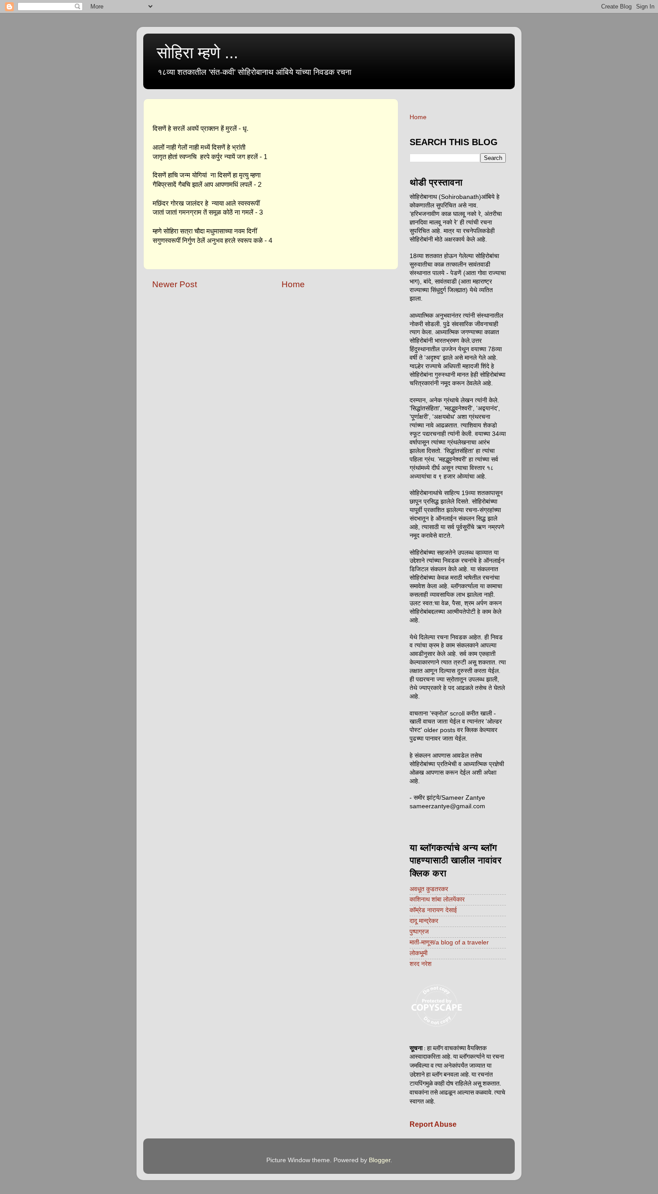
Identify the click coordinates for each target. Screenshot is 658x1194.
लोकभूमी (418, 953)
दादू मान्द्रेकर (424, 921)
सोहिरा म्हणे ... (197, 52)
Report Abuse (433, 1124)
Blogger (379, 1160)
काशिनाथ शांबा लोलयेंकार (437, 899)
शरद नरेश (421, 964)
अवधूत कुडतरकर (429, 889)
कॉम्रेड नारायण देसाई (433, 910)
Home (293, 284)
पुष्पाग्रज (419, 931)
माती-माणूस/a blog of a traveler (449, 942)
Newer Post (174, 284)
